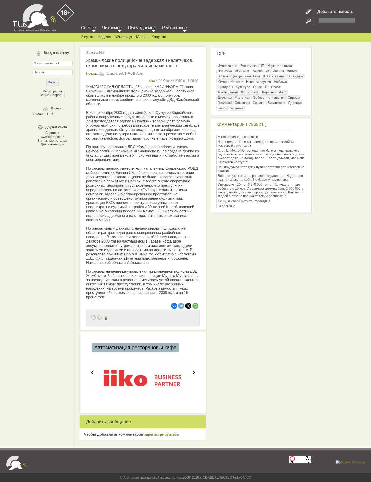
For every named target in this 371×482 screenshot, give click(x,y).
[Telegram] (181, 306)
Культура (243, 87)
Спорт (275, 87)
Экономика (248, 66)
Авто (282, 92)
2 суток (87, 37)
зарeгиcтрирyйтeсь (161, 434)
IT (266, 87)
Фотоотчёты (250, 92)
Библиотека (276, 103)
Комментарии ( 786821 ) (241, 124)
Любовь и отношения (269, 97)
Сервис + (52, 133)
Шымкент (242, 71)
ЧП (262, 66)
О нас (257, 87)
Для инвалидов (52, 144)
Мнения (278, 71)
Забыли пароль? (52, 95)
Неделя (104, 37)
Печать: (92, 73)
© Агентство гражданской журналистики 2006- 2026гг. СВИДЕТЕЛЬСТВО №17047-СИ (185, 477)
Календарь (295, 76)
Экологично (226, 206)
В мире (223, 76)
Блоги (222, 108)
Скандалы (225, 87)
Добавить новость (333, 11)
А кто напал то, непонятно (238, 137)
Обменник (242, 103)
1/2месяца (123, 37)
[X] (188, 306)
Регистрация (52, 91)
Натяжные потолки (52, 140)
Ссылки (258, 103)
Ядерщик (295, 103)
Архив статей (228, 92)
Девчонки (225, 97)
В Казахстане (273, 76)
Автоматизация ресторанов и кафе (135, 347)
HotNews (280, 82)
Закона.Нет (96, 52)
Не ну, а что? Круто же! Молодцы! (244, 201)
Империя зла (227, 66)
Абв (123, 73)
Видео (292, 71)
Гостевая (236, 108)
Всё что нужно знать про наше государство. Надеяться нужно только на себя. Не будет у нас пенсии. (260, 177)
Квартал (159, 37)
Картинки (269, 92)
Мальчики (242, 97)
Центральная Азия (245, 76)
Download (225, 103)
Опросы (294, 97)
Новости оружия (258, 82)
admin (153, 81)
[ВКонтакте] (174, 306)
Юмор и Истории (230, 82)
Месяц (142, 37)
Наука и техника (279, 66)
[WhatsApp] (195, 306)
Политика (225, 71)
